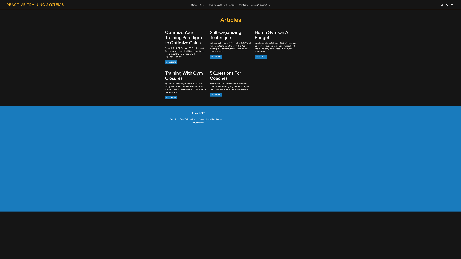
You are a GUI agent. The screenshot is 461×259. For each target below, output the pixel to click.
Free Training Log (187, 119)
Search (173, 119)
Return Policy (198, 122)
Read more (171, 62)
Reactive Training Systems (35, 5)
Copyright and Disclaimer (210, 119)
